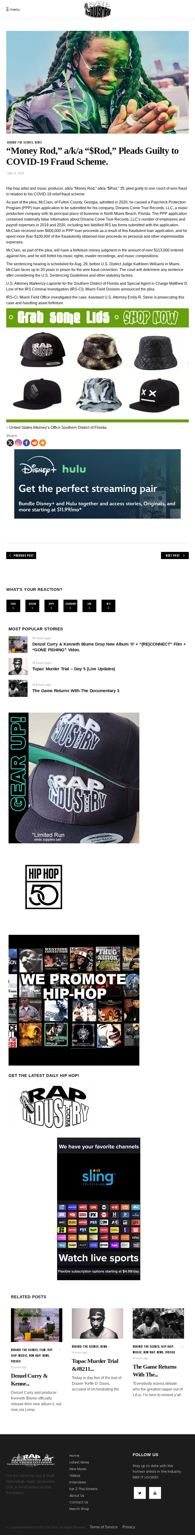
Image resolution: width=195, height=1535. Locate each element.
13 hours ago (41, 638)
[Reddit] (34, 442)
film (42, 1350)
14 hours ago (41, 663)
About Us (76, 1495)
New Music (78, 1469)
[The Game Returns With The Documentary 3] (18, 688)
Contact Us (78, 1502)
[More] (42, 442)
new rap (34, 1355)
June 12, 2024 (15, 173)
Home (74, 1455)
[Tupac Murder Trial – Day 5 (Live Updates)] (18, 666)
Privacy (128, 1527)
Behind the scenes (20, 142)
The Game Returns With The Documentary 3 (75, 690)
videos (16, 1361)
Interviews (77, 1482)
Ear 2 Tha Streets (83, 1489)
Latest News (79, 1462)
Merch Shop (79, 1508)
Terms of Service (104, 1527)
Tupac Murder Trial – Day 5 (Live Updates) (73, 668)
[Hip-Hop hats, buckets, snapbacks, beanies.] (97, 365)
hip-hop (167, 1346)
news (38, 142)
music (22, 1355)
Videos (74, 1475)
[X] (10, 442)
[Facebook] (26, 442)
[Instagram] (18, 442)
